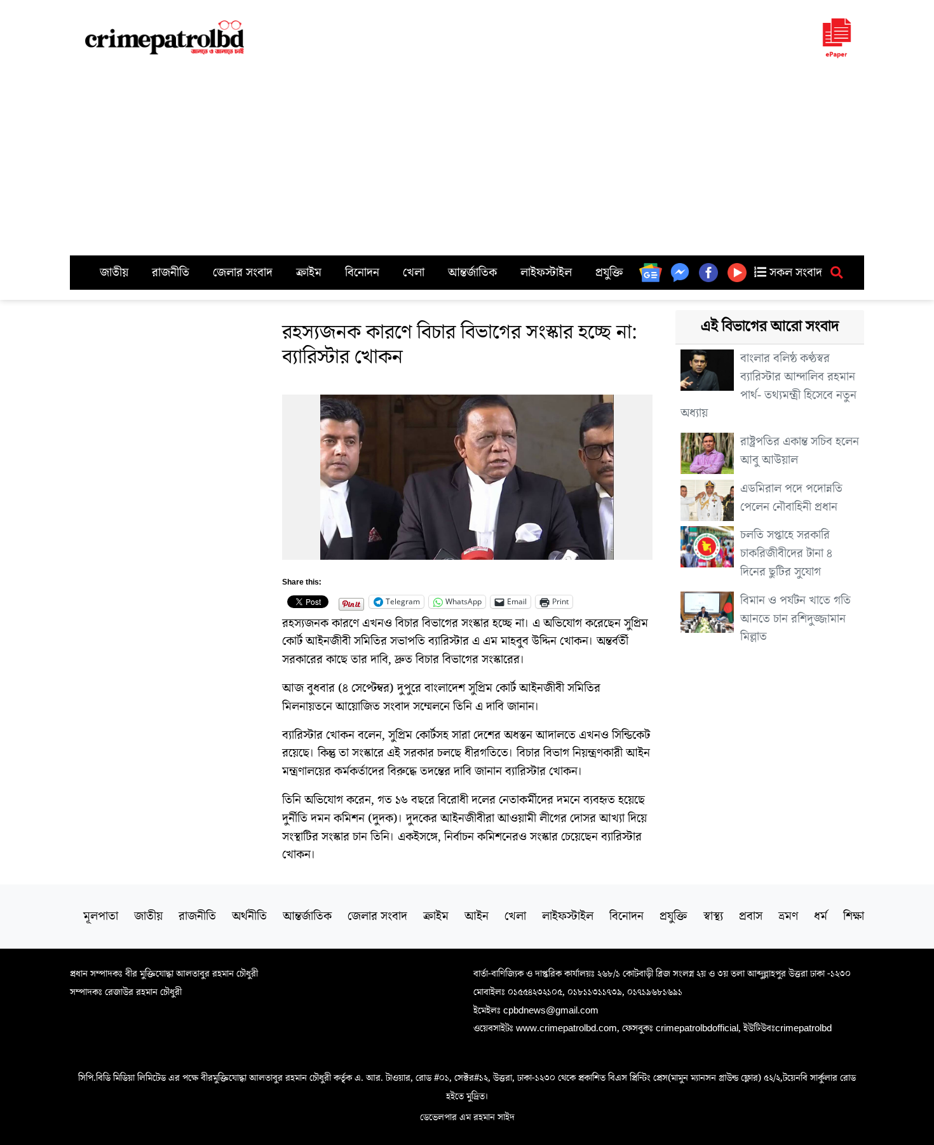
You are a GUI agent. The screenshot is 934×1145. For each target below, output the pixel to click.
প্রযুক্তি (609, 272)
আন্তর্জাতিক (472, 272)
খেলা (413, 272)
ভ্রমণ (788, 916)
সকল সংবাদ (794, 272)
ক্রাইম (308, 272)
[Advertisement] (467, 160)
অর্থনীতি (249, 916)
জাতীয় (114, 272)
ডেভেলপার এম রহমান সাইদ (467, 1117)
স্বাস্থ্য (713, 916)
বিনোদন (362, 272)
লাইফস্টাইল (546, 272)
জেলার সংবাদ (243, 272)
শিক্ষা (853, 916)
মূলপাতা (100, 916)
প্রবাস (750, 916)
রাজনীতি (170, 272)
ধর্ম (820, 916)
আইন (476, 916)
